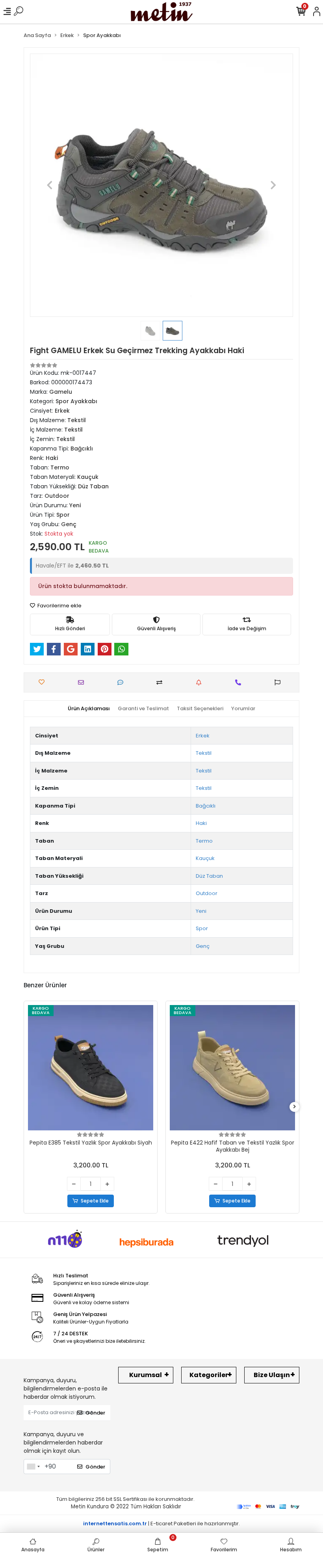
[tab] (89, 709)
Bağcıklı (205, 806)
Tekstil (204, 753)
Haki (201, 823)
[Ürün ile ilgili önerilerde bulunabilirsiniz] (279, 682)
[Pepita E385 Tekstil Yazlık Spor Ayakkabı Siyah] (90, 1067)
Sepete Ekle (95, 1200)
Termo (204, 841)
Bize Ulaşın (272, 1374)
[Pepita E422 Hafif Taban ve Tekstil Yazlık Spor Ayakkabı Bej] (232, 1067)
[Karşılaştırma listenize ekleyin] (161, 682)
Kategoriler (208, 1374)
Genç (203, 946)
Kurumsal (145, 1374)
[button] (49, 185)
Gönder (95, 1413)
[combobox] (33, 1466)
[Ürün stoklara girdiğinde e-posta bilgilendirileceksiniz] (200, 682)
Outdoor (206, 893)
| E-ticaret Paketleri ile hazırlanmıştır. (161, 1523)
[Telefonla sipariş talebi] (240, 682)
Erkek (203, 735)
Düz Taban (209, 876)
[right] (294, 1107)
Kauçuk (205, 858)
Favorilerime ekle (59, 605)
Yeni (201, 911)
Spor (202, 928)
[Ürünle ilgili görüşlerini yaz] (122, 682)
